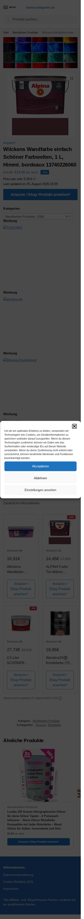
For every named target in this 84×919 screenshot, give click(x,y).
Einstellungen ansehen (40, 490)
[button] (74, 426)
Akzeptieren (40, 466)
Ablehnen (40, 478)
